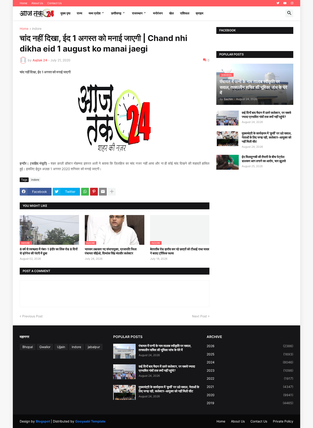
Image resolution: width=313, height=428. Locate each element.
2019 (250, 403)
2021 (250, 387)
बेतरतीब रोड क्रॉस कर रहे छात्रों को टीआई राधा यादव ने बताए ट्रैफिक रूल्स (179, 251)
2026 (250, 346)
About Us (37, 3)
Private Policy (283, 421)
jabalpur (94, 347)
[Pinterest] (94, 192)
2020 (250, 395)
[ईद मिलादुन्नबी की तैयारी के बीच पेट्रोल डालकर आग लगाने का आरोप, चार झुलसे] (227, 162)
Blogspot (43, 421)
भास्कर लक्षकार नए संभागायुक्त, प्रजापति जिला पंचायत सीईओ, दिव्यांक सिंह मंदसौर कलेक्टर (111, 251)
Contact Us (54, 3)
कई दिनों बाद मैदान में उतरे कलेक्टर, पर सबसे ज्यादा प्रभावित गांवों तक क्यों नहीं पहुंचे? (266, 115)
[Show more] (112, 192)
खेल (171, 13)
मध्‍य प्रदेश (95, 13)
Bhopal (27, 347)
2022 (250, 378)
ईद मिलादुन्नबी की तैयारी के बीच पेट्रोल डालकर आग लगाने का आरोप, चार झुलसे (264, 159)
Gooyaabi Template (90, 421)
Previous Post (32, 316)
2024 (250, 362)
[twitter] (278, 3)
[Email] (103, 192)
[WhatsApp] (85, 192)
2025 (250, 354)
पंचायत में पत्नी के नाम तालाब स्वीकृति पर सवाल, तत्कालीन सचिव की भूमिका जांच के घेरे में (165, 348)
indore (36, 28)
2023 (250, 370)
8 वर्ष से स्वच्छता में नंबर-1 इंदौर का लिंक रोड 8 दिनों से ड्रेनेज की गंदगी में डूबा (48, 251)
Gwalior (44, 347)
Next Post (199, 316)
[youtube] (285, 3)
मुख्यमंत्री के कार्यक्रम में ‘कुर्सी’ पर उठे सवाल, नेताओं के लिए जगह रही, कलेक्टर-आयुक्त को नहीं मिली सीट (266, 137)
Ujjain (61, 347)
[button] (289, 13)
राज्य (79, 13)
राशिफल (184, 13)
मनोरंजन (158, 13)
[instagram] (292, 3)
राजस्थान (137, 13)
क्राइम (199, 13)
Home (23, 3)
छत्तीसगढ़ (116, 13)
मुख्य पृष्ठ (65, 13)
